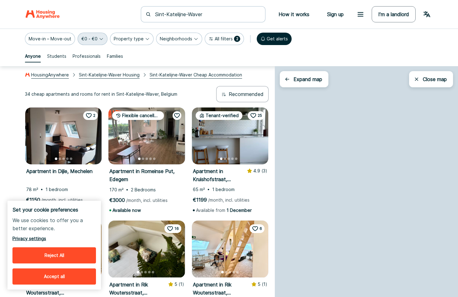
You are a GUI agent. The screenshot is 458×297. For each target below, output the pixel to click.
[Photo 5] (71, 159)
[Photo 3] (63, 159)
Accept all (54, 276)
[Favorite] (177, 115)
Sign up (335, 14)
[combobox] (206, 14)
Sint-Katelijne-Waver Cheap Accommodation (196, 74)
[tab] (33, 56)
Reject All (54, 255)
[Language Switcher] (427, 14)
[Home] (42, 14)
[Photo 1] (56, 159)
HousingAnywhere (50, 74)
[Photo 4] (67, 159)
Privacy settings (29, 238)
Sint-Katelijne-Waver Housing (109, 74)
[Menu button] (360, 14)
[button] (50, 39)
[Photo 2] (60, 159)
